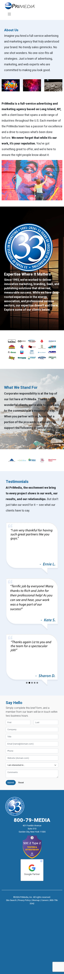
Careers (44, 900)
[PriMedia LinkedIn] (38, 908)
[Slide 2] (29, 682)
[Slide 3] (32, 682)
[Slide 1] (27, 682)
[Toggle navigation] (9, 14)
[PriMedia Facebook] (25, 908)
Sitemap (36, 900)
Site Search (11, 900)
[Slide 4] (34, 682)
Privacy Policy (24, 900)
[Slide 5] (37, 682)
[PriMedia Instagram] (32, 908)
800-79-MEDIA (32, 820)
